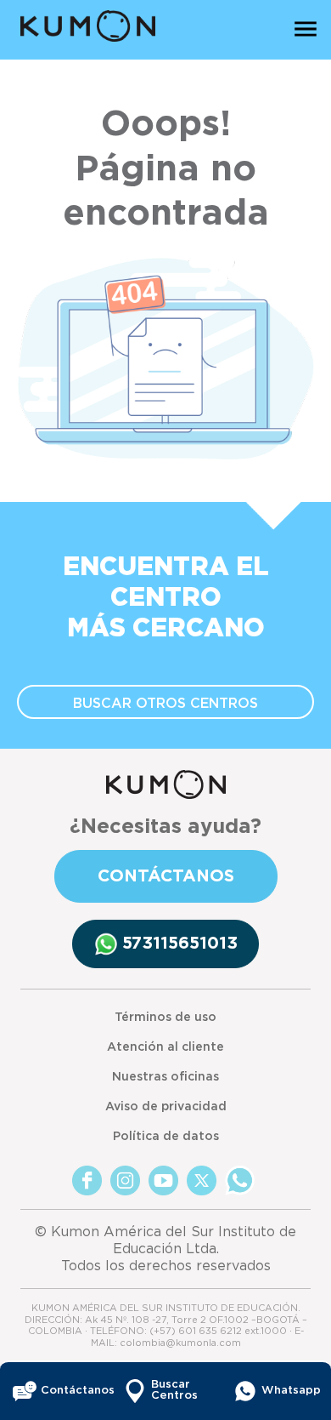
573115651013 (180, 943)
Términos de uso (165, 1018)
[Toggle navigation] (305, 28)
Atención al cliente (165, 1047)
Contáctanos (69, 1390)
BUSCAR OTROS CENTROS (165, 703)
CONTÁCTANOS (166, 876)
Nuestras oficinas (165, 1077)
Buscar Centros (174, 1390)
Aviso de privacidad (166, 1107)
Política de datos (166, 1137)
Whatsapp (289, 1390)
